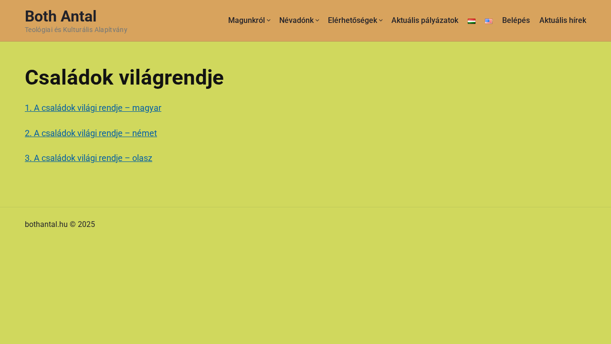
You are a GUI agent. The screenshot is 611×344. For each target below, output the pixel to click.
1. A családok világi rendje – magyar (93, 108)
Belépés (516, 20)
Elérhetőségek (352, 20)
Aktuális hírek (562, 20)
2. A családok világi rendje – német (91, 133)
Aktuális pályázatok (424, 20)
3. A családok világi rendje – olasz (88, 158)
